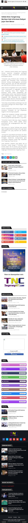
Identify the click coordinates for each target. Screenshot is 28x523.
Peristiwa (13, 401)
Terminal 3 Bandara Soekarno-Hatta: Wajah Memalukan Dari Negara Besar (16, 495)
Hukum (13, 373)
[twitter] (20, 232)
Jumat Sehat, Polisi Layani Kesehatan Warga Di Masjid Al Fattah (15, 167)
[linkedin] (21, 439)
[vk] (20, 238)
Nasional (13, 381)
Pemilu (13, 397)
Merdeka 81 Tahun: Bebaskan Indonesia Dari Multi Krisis (15, 319)
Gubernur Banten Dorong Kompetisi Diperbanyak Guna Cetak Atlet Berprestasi (17, 450)
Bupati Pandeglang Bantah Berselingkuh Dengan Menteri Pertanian (16, 509)
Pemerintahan (13, 393)
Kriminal (13, 377)
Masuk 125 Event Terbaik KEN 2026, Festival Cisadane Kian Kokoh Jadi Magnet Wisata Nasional (16, 181)
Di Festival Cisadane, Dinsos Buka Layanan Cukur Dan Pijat (16, 173)
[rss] (20, 241)
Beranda (10, 517)
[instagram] (7, 235)
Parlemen (13, 389)
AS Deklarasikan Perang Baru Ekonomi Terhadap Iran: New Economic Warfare (15, 472)
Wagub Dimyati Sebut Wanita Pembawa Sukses (15, 417)
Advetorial (13, 365)
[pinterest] (24, 439)
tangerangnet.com (6, 24)
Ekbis (13, 369)
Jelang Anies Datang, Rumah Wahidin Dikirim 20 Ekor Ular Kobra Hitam (17, 502)
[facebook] (7, 232)
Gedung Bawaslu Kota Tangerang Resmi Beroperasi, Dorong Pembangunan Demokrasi (16, 424)
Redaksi (15, 517)
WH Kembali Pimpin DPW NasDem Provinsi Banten (16, 305)
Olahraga (13, 385)
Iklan (19, 517)
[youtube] (20, 235)
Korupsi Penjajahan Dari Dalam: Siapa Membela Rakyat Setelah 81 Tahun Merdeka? (16, 313)
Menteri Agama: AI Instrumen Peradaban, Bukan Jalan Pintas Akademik (16, 465)
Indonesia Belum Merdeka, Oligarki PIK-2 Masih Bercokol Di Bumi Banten (17, 299)
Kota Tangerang (8, 12)
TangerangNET (14, 519)
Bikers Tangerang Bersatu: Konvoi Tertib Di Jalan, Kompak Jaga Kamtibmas (17, 327)
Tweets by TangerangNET (7, 486)
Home (2, 12)
